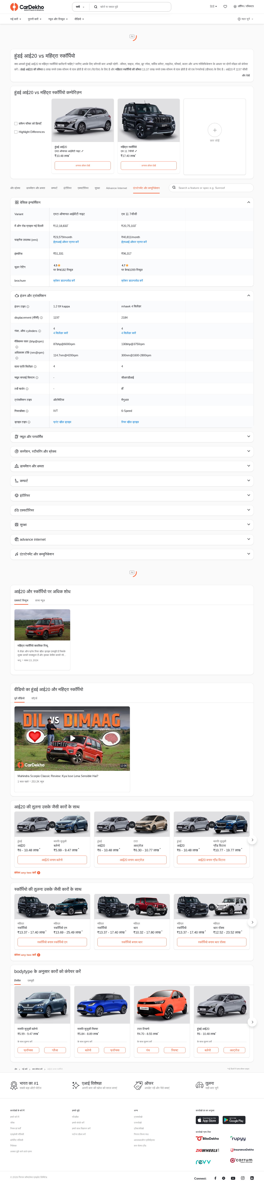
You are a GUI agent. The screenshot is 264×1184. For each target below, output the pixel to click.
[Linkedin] (252, 1178)
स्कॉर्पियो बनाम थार (132, 942)
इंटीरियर (68, 188)
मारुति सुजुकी (60, 841)
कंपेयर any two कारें (25, 872)
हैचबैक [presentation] (17, 980)
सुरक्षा (97, 188)
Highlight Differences (32, 131)
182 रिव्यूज (67, 269)
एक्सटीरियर (83, 188)
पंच (148, 1050)
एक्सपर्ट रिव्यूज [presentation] (21, 600)
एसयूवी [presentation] (31, 980)
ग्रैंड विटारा (219, 845)
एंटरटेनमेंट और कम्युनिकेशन (146, 188)
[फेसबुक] (215, 1178)
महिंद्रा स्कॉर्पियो (129, 147)
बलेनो (57, 845)
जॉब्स (12, 1122)
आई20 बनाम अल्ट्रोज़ (132, 860)
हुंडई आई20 (61, 147)
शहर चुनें (246, 19)
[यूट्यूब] (233, 1178)
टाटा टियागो (143, 1028)
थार (136, 927)
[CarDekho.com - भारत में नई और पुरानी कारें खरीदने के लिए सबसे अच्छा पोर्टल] (27, 7)
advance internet (116, 188)
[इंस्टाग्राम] (242, 1178)
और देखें (246, 75)
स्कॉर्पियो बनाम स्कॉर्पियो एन (52, 942)
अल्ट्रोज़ (138, 845)
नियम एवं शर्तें (15, 1128)
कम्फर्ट (54, 188)
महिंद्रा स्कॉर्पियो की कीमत (128, 69)
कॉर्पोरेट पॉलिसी (16, 1140)
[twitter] (223, 1178)
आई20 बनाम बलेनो (52, 860)
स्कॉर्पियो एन (60, 927)
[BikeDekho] (207, 1138)
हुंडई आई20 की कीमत (31, 69)
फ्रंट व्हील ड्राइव (62, 422)
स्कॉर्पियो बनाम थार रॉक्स (212, 942)
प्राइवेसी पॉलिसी (17, 1134)
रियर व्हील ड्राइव (130, 422)
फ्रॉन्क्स (28, 1050)
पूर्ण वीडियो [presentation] (19, 698)
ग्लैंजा (55, 1050)
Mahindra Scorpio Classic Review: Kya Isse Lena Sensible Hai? (58, 776)
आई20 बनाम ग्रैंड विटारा (211, 860)
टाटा (136, 841)
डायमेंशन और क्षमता (35, 188)
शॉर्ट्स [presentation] (34, 698)
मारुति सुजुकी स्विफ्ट (87, 1028)
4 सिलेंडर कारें (60, 333)
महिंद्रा (57, 923)
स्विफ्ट (174, 1050)
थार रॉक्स (218, 927)
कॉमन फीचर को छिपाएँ (30, 123)
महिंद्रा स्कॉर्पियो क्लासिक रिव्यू (33, 645)
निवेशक (13, 1145)
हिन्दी (212, 6)
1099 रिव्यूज (136, 269)
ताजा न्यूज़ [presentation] (40, 600)
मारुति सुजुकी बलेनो (27, 1028)
